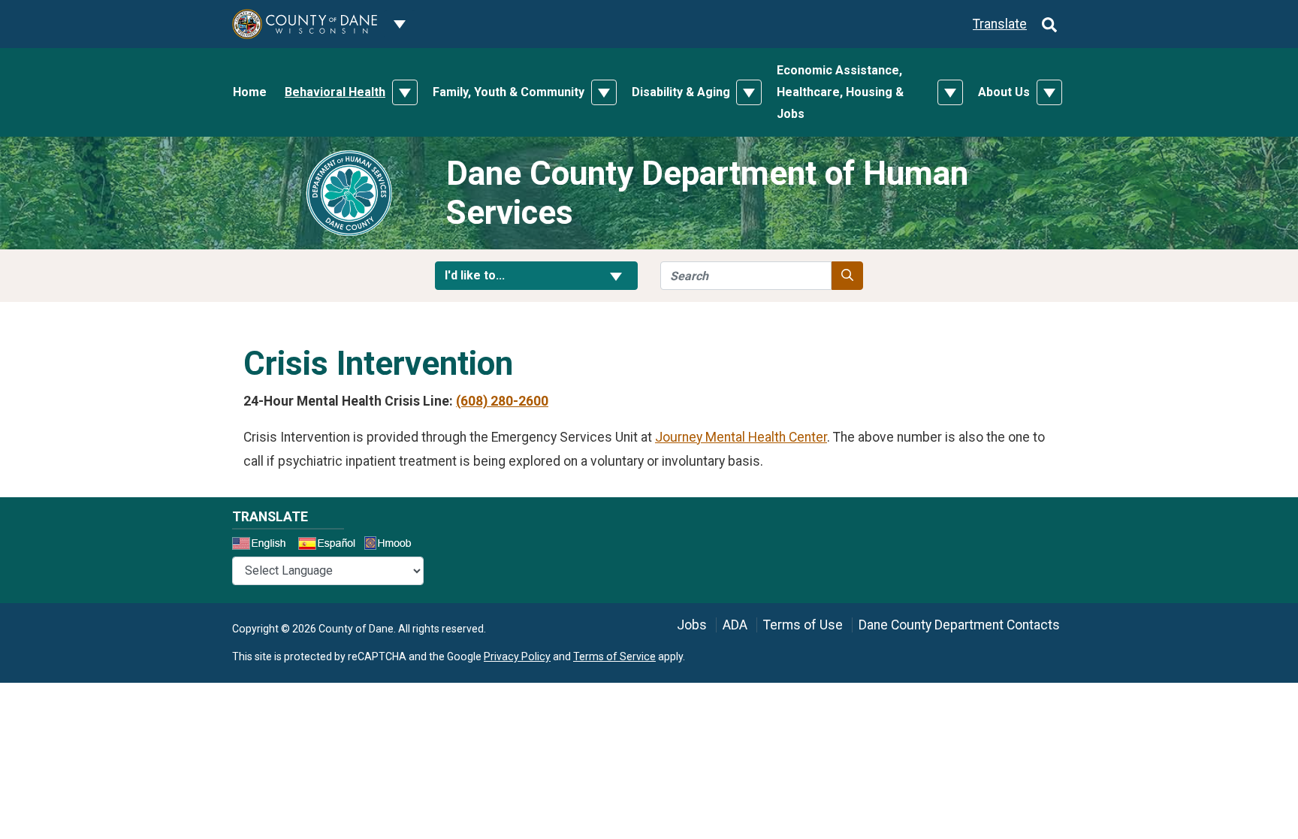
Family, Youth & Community (508, 92)
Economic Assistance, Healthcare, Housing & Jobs (840, 92)
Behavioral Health (335, 92)
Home (250, 92)
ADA (735, 624)
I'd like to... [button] (511, 274)
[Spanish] (329, 545)
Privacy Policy (517, 656)
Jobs (692, 624)
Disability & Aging (681, 92)
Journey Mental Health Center (741, 437)
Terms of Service (614, 656)
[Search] (1049, 24)
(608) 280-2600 (502, 401)
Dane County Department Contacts (959, 624)
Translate (1000, 24)
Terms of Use (803, 624)
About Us (1004, 92)
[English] (263, 545)
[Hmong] (392, 545)
